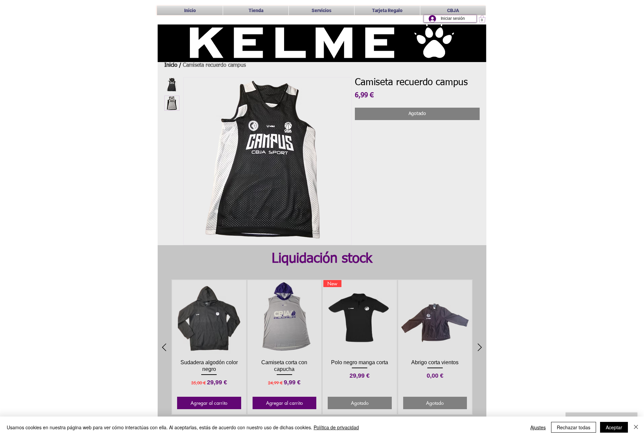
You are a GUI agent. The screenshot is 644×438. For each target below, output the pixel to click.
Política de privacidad (336, 427)
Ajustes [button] (538, 427)
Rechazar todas (573, 427)
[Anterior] (164, 347)
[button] (321, 10)
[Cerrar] (636, 427)
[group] (322, 347)
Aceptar (614, 427)
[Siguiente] (479, 347)
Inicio (170, 65)
